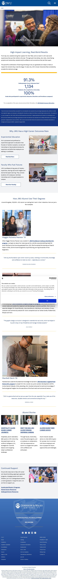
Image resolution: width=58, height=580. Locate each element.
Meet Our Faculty (11, 184)
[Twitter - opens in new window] (25, 532)
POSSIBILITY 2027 (44, 539)
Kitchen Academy (24, 559)
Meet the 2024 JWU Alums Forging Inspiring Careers (27, 430)
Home (2, 7)
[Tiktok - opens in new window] (35, 532)
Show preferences (49, 296)
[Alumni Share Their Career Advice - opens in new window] (48, 420)
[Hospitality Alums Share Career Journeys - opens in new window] (9, 420)
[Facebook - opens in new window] (22, 532)
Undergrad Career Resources (9, 492)
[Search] (49, 3)
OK (47, 300)
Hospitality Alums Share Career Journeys (8, 430)
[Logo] (7, 3)
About (2, 539)
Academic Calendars (5, 544)
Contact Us (42, 554)
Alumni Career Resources (8, 489)
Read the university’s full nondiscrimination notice (41, 578)
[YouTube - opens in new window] (32, 532)
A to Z (2, 537)
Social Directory (43, 542)
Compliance (23, 542)
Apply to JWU (4, 554)
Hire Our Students (24, 552)
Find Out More (10, 157)
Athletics (3, 557)
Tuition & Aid (43, 547)
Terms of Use (43, 544)
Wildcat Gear (42, 552)
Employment (23, 547)
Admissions (3, 549)
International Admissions (26, 554)
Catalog (22, 539)
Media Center (43, 537)
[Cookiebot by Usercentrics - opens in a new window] (50, 278)
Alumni (2, 552)
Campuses (3, 559)
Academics (3, 542)
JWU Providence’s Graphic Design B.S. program (26, 304)
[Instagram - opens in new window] (29, 532)
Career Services (23, 537)
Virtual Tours (43, 549)
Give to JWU (23, 549)
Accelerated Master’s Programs (10, 487)
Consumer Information (25, 544)
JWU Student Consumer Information (46, 103)
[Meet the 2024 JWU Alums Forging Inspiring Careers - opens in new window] (28, 420)
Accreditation (4, 547)
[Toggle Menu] (55, 3)
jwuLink (22, 557)
